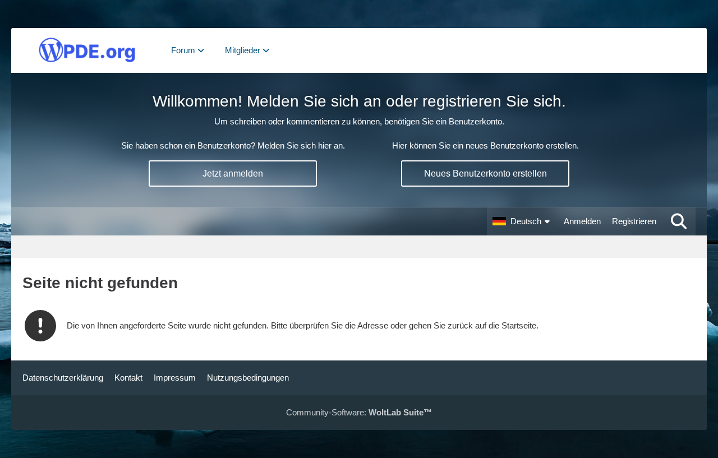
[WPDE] (86, 50)
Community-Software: (359, 412)
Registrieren (634, 221)
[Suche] (679, 221)
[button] (522, 221)
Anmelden (582, 221)
